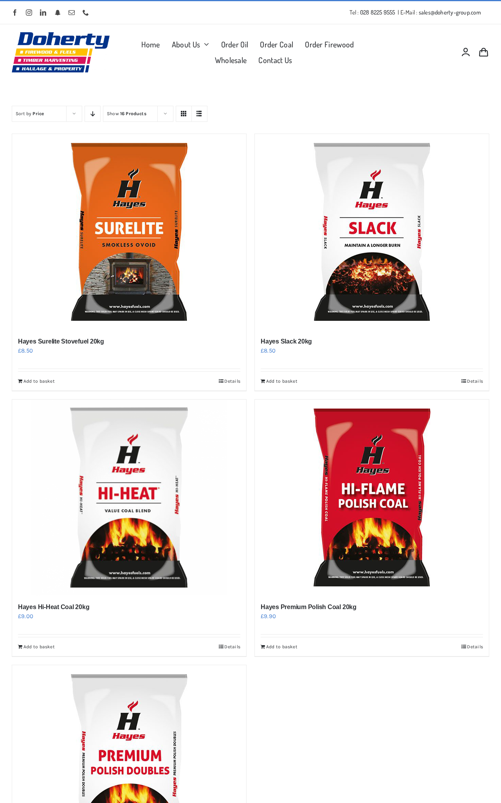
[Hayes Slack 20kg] (372, 232)
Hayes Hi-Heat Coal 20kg (53, 607)
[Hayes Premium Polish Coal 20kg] (372, 497)
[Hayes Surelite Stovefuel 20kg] (129, 232)
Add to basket (39, 381)
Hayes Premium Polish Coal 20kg (309, 607)
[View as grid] (183, 113)
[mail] (71, 12)
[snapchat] (57, 12)
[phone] (86, 12)
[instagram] (29, 12)
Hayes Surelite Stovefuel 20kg (61, 341)
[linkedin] (43, 12)
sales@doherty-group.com (450, 12)
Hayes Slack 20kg (286, 341)
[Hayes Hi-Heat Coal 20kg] (129, 497)
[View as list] (199, 113)
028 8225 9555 (377, 12)
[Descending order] (92, 113)
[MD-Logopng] (61, 34)
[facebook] (15, 12)
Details (232, 381)
